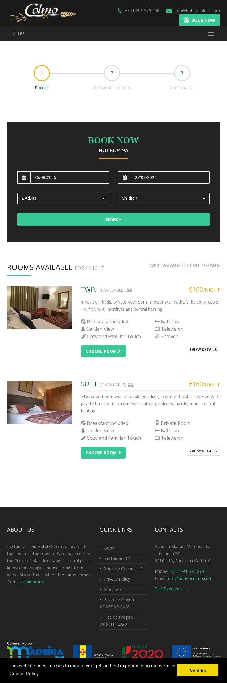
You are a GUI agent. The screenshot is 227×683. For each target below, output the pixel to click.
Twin (89, 289)
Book (109, 548)
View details (204, 349)
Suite (89, 384)
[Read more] (32, 582)
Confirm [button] (198, 670)
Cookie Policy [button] (24, 673)
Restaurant (115, 558)
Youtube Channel (121, 568)
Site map (112, 589)
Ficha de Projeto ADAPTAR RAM (118, 603)
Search (113, 219)
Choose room (102, 351)
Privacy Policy (117, 579)
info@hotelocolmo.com (197, 10)
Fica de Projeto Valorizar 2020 (116, 620)
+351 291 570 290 (141, 10)
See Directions (170, 588)
